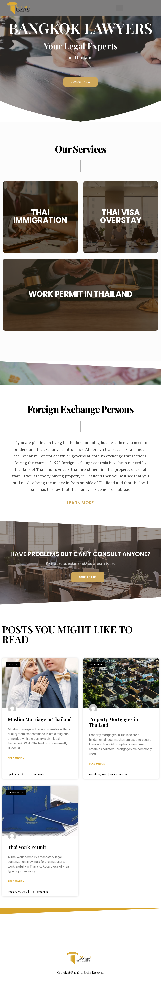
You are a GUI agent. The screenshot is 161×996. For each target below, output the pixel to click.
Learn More (40, 227)
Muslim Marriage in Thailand (40, 719)
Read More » (16, 758)
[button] (119, 8)
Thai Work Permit (27, 847)
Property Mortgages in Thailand (113, 722)
